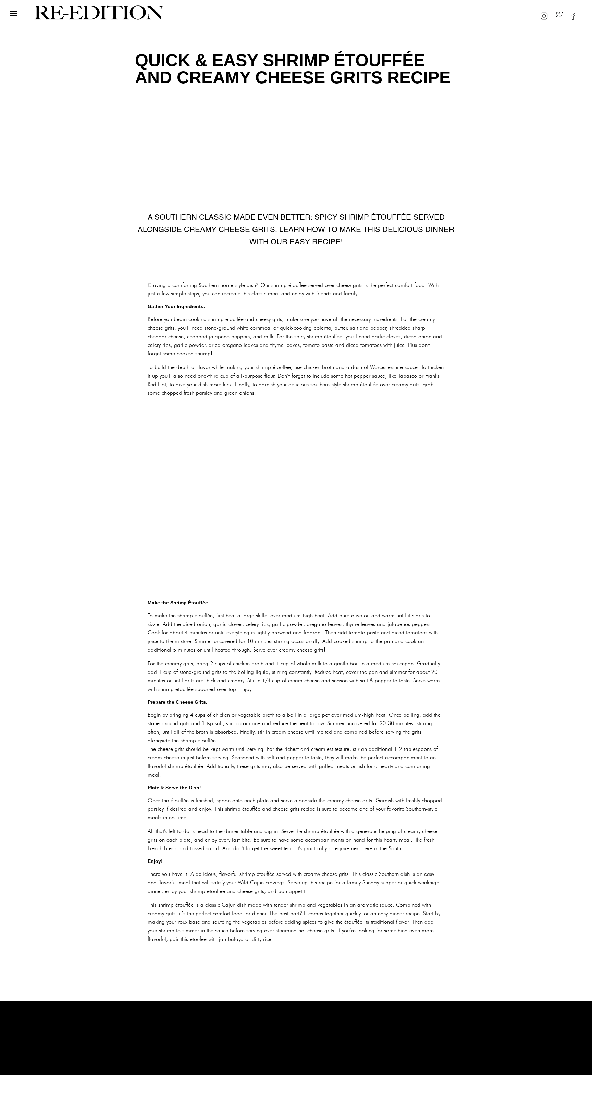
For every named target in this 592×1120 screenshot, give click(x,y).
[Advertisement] (296, 499)
